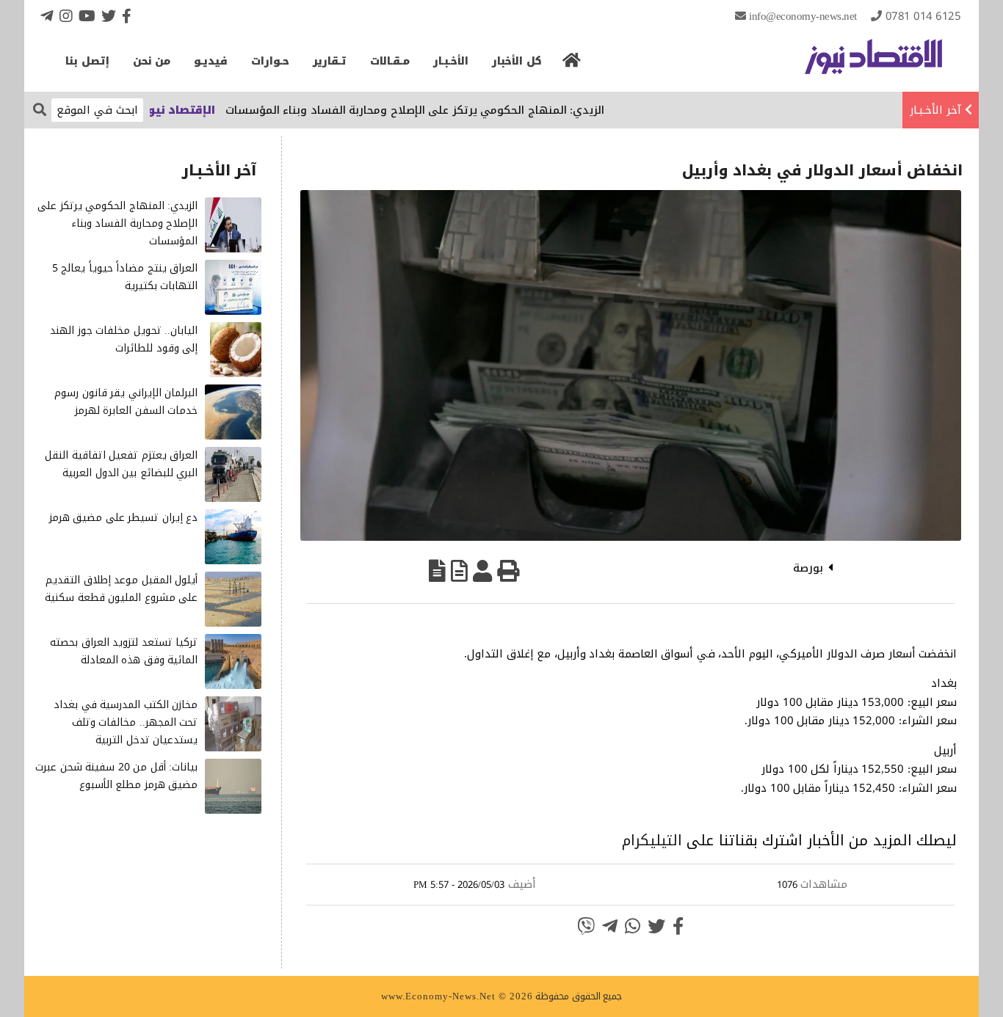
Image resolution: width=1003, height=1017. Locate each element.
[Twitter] (108, 15)
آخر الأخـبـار (935, 110)
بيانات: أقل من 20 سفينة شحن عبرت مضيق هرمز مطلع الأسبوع (116, 776)
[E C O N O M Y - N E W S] (873, 64)
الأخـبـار (450, 61)
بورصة (808, 568)
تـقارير (330, 61)
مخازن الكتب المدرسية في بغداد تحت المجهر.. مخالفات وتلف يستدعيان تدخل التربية (126, 722)
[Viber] (586, 926)
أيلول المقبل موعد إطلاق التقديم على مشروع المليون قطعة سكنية (121, 589)
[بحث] (40, 109)
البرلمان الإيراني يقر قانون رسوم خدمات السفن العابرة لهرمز (126, 401)
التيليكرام (652, 840)
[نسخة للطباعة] (508, 571)
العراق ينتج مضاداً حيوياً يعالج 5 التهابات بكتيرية (125, 277)
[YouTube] (87, 15)
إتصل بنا (87, 61)
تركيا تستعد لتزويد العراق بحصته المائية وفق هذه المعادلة (124, 651)
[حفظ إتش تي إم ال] (459, 571)
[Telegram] (47, 15)
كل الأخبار (517, 61)
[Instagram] (66, 15)
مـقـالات (390, 61)
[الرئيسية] (572, 64)
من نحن (152, 61)
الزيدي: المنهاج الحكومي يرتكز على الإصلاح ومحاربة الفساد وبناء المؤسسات (442, 110)
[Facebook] (126, 15)
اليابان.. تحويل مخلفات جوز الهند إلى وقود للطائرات (124, 339)
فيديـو (211, 61)
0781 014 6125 (923, 16)
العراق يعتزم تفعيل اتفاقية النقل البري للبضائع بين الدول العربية (121, 464)
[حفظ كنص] (437, 571)
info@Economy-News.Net (803, 16)
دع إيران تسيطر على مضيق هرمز (123, 518)
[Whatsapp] (632, 926)
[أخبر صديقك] (482, 571)
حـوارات (270, 61)
